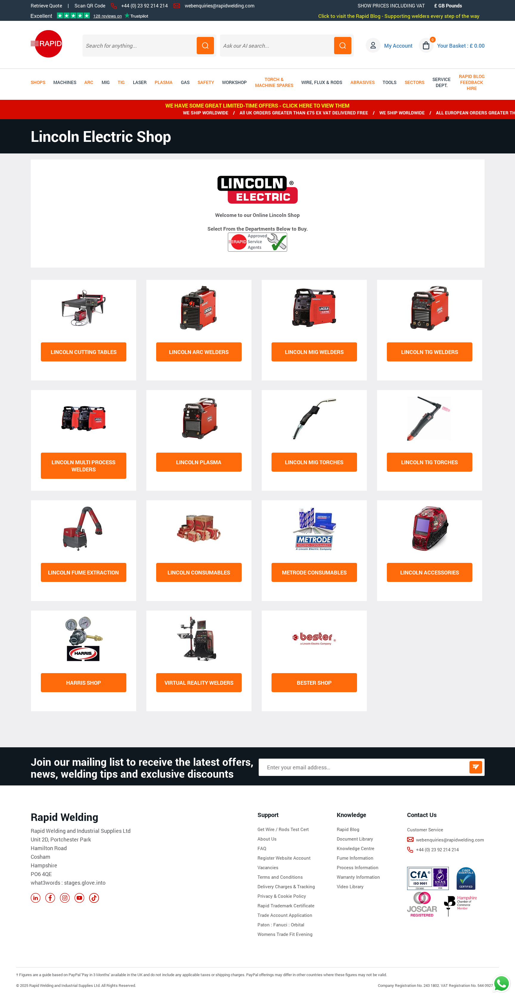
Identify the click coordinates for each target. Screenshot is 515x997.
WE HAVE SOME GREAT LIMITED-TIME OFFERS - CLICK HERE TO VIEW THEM (257, 105)
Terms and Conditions (280, 877)
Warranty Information (358, 877)
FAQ (262, 848)
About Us (267, 839)
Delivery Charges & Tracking (286, 886)
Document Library (355, 839)
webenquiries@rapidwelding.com (220, 5)
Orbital (297, 925)
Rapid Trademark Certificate (286, 906)
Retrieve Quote (46, 5)
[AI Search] (342, 45)
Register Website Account (284, 858)
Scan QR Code (90, 5)
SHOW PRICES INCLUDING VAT (391, 5)
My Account (398, 45)
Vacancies (268, 867)
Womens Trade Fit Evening (285, 934)
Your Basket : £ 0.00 (461, 45)
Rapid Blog (348, 829)
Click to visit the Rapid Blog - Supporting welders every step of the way (399, 16)
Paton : (265, 925)
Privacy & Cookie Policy (282, 896)
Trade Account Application (285, 915)
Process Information (358, 867)
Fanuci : (282, 925)
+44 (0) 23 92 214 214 (144, 5)
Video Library (350, 886)
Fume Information (355, 858)
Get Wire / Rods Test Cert (283, 829)
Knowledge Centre (355, 848)
